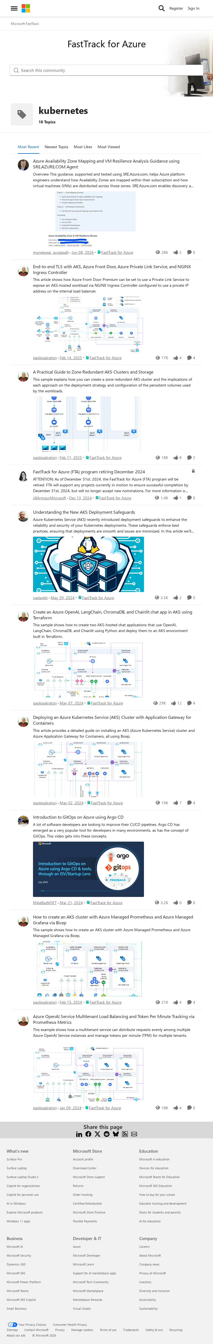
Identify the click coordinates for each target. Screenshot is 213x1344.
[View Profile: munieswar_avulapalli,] (23, 165)
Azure (77, 1246)
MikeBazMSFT (45, 902)
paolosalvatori (45, 357)
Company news (149, 1264)
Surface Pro (14, 1159)
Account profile (83, 1159)
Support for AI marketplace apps (94, 1273)
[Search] (161, 8)
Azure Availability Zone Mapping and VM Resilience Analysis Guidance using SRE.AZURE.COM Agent (106, 163)
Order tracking (82, 1194)
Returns (78, 1186)
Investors (145, 1282)
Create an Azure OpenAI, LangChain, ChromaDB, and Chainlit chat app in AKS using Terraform (112, 614)
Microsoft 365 (16, 1273)
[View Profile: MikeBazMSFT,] (23, 821)
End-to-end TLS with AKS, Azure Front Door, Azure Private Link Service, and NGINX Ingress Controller (112, 269)
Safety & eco (154, 1330)
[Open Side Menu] (14, 8)
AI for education (150, 1221)
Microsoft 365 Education (155, 1186)
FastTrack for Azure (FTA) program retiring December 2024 (89, 471)
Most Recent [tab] (28, 146)
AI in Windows (16, 1203)
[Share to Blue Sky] (116, 1133)
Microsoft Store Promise (89, 1212)
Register (176, 8)
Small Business (17, 1308)
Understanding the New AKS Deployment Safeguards (84, 512)
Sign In (193, 8)
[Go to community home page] (26, 8)
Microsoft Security (19, 1255)
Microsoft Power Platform (24, 1282)
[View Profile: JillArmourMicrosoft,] (23, 475)
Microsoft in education (154, 1159)
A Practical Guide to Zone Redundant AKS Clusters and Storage (93, 372)
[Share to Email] (134, 1133)
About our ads (16, 1335)
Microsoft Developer (86, 1255)
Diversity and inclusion (154, 1291)
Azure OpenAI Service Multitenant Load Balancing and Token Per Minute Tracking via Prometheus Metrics (113, 1019)
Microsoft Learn (83, 1264)
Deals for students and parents (160, 1212)
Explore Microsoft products (25, 1212)
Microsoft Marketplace (88, 1291)
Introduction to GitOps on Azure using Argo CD (78, 817)
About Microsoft (150, 1255)
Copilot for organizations (23, 1186)
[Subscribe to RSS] (125, 1133)
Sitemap (12, 1330)
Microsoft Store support (89, 1177)
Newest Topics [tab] (56, 146)
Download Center (85, 1168)
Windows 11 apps (18, 1221)
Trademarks (131, 1330)
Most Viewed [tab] (109, 146)
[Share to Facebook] (88, 1133)
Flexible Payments (85, 1221)
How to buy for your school (157, 1194)
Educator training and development (163, 1203)
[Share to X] (97, 1133)
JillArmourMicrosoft (49, 497)
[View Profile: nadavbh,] (23, 516)
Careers (144, 1246)
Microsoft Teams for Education (159, 1177)
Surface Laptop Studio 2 (23, 1177)
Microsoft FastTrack (25, 23)
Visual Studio (82, 1308)
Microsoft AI (15, 1246)
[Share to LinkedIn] (79, 1133)
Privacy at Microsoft (152, 1273)
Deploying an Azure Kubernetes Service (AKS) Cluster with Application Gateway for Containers (112, 720)
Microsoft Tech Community (90, 1282)
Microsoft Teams (18, 1291)
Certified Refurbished (87, 1203)
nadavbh (40, 597)
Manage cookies (82, 1330)
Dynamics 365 (16, 1264)
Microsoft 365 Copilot (21, 1300)
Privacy (60, 1330)
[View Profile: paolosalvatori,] (23, 270)
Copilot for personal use (23, 1194)
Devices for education (153, 1168)
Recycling (175, 1330)
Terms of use (108, 1330)
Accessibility (147, 1300)
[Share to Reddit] (107, 1133)
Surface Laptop (17, 1168)
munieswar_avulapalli (51, 252)
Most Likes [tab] (83, 146)
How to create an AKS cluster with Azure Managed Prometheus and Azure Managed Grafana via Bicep (113, 919)
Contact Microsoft (36, 1330)
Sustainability (148, 1308)
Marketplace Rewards (87, 1300)
